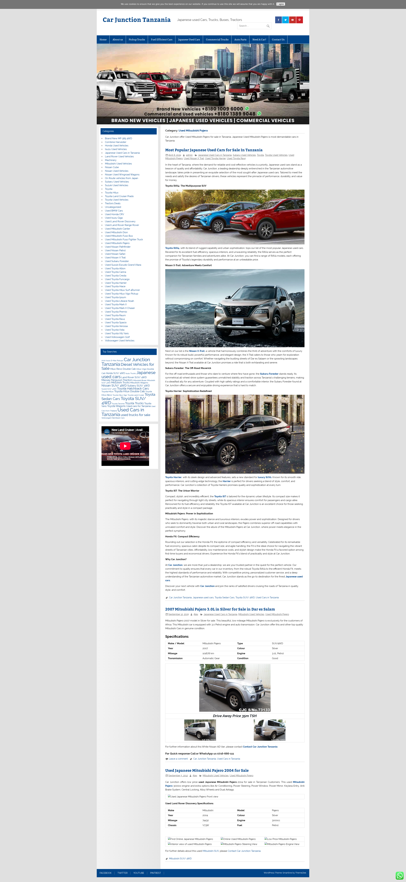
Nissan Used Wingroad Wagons (122, 174)
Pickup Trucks (137, 39)
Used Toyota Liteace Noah (119, 301)
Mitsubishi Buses (139, 380)
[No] (402, 4)
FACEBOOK (105, 873)
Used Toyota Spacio (116, 322)
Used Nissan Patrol (115, 250)
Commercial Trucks (217, 39)
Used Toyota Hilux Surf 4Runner (122, 290)
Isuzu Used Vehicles (116, 149)
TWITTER (123, 873)
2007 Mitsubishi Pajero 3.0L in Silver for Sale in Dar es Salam (220, 609)
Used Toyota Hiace (115, 286)
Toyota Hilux (111, 192)
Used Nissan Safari (115, 253)
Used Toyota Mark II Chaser (120, 308)
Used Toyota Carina (115, 272)
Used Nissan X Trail (194, 158)
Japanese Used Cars (189, 39)
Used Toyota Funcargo (117, 279)
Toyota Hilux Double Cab (129, 391)
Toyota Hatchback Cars (133, 388)
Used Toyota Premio (116, 311)
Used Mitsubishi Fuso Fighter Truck (124, 239)
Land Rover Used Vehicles (119, 156)
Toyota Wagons (116, 406)
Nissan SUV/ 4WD (114, 385)
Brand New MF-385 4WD (118, 138)
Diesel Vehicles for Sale (128, 366)
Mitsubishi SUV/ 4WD (180, 858)
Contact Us (278, 39)
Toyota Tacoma (118, 404)
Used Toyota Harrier (215, 158)
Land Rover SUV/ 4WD (134, 377)
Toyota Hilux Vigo (120, 395)
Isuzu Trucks (131, 373)
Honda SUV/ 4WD (115, 373)
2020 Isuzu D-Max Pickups (112, 360)
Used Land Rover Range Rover (122, 225)
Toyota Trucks (134, 403)
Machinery (110, 160)
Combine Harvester (115, 142)
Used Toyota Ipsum (115, 297)
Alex (196, 614)
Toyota (260, 155)
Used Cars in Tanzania (267, 597)
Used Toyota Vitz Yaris (117, 333)
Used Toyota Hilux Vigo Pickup (121, 293)
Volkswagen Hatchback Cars (113, 418)
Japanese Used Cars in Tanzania (215, 155)
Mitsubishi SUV (211, 851)
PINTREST (155, 873)
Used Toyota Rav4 (236, 158)
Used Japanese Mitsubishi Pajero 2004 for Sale (207, 770)
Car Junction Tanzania (137, 19)
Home (103, 39)
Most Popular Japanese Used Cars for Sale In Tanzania (214, 149)
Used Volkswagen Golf (117, 337)
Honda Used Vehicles (116, 145)
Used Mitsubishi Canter (117, 228)
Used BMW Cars (114, 210)
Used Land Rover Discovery (120, 221)
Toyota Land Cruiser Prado (119, 196)
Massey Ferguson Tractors (117, 380)
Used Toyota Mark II (116, 304)
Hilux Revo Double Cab (123, 369)
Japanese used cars (203, 597)
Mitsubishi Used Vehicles (251, 614)
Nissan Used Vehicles (116, 170)
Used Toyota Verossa (116, 326)
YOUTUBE (138, 873)
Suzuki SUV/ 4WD (109, 389)
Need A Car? (259, 39)
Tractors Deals (112, 203)
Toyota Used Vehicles (276, 155)
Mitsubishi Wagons (139, 382)
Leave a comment (178, 758)
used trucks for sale (135, 415)
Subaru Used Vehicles (244, 155)
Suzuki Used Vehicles (116, 185)
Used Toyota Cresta (115, 275)
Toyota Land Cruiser (136, 395)
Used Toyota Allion (115, 268)
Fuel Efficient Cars (161, 39)
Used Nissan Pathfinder (118, 246)
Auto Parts (240, 39)
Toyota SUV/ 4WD (245, 597)
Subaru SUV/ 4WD (138, 385)
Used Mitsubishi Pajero (277, 614)
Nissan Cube (112, 167)
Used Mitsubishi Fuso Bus (119, 235)
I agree (281, 4)
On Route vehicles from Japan (121, 178)
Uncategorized (113, 207)
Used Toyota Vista (114, 329)
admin (189, 155)
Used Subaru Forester (117, 261)
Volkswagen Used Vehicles (119, 340)
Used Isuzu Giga (114, 217)
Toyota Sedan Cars (224, 597)
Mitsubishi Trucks (120, 382)
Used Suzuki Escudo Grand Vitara (123, 264)
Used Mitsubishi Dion (116, 232)
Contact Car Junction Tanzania (260, 746)
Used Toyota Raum (115, 315)
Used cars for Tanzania (138, 406)
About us (118, 39)
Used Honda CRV (114, 214)
